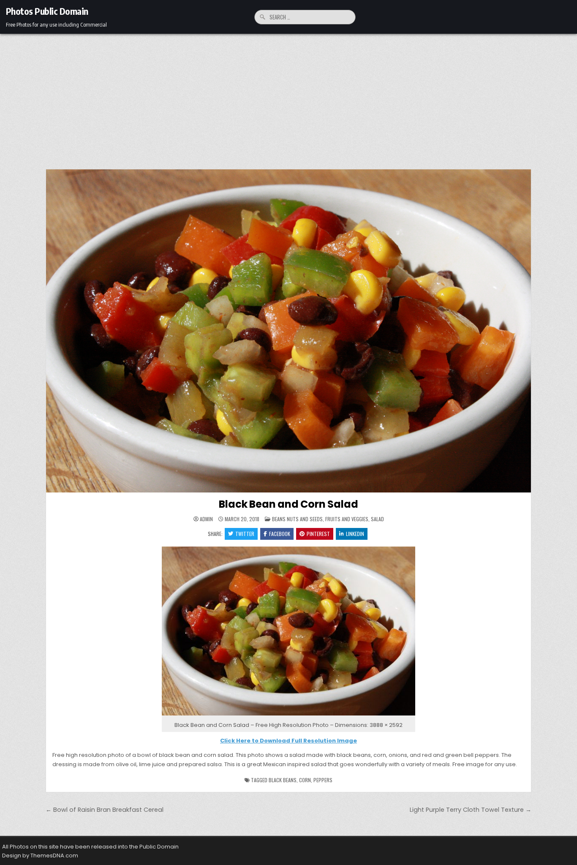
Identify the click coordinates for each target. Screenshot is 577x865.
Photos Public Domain (47, 11)
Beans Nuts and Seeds (297, 518)
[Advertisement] (288, 97)
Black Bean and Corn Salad (288, 504)
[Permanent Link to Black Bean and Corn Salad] (288, 330)
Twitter (244, 533)
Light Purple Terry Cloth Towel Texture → (470, 809)
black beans (283, 779)
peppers (322, 779)
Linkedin (355, 533)
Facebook (279, 533)
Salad (377, 518)
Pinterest (318, 533)
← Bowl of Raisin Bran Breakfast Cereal (104, 809)
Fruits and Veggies (346, 518)
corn (305, 779)
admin (206, 519)
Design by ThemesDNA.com (40, 855)
